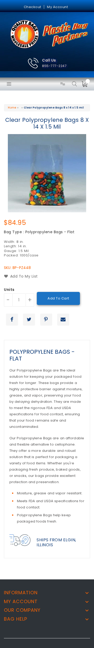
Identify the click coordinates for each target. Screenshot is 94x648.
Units (9, 289)
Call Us (49, 60)
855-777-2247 (54, 66)
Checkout (32, 6)
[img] (86, 84)
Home (12, 108)
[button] (47, 63)
